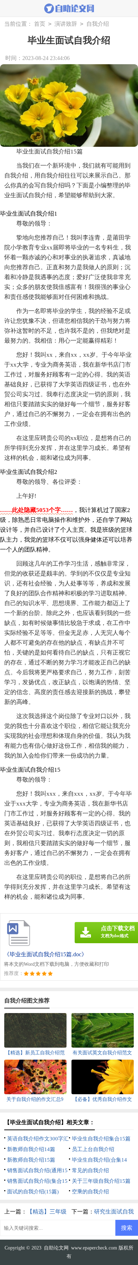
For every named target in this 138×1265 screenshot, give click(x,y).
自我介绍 (97, 24)
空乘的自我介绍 (90, 1191)
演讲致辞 (65, 24)
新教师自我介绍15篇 (31, 1160)
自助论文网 (56, 1248)
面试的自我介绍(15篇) (33, 1191)
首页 (39, 24)
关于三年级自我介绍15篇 (101, 1181)
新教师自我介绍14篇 (31, 1149)
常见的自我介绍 (90, 1170)
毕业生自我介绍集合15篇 (101, 1138)
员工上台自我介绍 (93, 1149)
